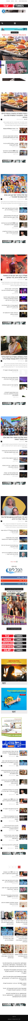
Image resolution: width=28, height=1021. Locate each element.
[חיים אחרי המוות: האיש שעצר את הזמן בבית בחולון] (23, 314)
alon (26, 199)
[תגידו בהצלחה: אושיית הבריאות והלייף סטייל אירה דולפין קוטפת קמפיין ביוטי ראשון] (14, 345)
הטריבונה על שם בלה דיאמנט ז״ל (10, 370)
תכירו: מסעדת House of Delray (10, 128)
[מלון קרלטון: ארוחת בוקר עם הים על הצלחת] (23, 846)
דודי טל (25, 58)
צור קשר (12, 1)
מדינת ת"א (2, 65)
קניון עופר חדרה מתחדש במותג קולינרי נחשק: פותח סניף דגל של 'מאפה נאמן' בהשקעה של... (9, 772)
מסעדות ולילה (24, 49)
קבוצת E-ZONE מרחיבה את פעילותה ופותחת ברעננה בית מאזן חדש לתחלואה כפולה (9, 781)
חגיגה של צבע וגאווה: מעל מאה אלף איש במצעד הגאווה (15, 438)
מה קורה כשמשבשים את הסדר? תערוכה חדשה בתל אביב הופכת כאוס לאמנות (9, 817)
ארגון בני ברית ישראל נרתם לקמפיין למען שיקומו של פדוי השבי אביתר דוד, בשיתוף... (9, 791)
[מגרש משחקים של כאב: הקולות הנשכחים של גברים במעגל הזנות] (23, 475)
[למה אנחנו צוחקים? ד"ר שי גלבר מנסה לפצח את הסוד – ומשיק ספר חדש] (23, 532)
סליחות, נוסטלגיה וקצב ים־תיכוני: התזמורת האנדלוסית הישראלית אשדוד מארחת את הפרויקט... (10, 298)
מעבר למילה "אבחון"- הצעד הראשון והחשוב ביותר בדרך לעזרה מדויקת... (7, 922)
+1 (2, 580)
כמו (2, 577)
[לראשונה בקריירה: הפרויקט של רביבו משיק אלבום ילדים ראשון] (23, 307)
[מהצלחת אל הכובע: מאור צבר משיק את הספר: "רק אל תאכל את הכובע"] (17, 69)
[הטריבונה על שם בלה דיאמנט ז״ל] (23, 372)
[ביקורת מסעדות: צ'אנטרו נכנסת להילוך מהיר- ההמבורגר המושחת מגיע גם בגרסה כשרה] (14, 48)
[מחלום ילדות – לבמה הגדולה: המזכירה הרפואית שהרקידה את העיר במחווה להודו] (23, 290)
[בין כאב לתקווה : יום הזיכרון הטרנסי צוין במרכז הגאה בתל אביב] (23, 467)
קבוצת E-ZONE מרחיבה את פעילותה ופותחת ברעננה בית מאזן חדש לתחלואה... (9, 224)
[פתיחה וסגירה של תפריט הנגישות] (3, 11)
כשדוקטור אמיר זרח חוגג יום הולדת (10, 385)
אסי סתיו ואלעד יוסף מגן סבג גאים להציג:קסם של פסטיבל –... (15, 196)
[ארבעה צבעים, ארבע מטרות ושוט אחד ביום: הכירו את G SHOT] (23, 897)
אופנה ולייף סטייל (23, 68)
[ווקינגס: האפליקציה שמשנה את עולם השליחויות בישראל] (23, 904)
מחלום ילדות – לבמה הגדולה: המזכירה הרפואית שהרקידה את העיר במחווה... (9, 290)
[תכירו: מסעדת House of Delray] (23, 130)
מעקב (3, 583)
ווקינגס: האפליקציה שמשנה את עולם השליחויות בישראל (21, 956)
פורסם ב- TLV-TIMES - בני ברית (19, 983)
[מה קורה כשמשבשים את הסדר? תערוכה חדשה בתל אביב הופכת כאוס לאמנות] (23, 818)
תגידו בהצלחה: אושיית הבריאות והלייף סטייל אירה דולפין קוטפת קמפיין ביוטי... (14, 358)
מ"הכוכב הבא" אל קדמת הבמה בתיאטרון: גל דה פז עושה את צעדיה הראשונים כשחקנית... (10, 827)
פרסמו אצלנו (8, 1)
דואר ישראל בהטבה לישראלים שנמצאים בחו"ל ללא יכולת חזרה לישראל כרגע (11, 394)
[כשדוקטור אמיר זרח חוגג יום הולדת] (23, 387)
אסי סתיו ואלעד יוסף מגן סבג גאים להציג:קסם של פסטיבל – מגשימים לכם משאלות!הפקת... (10, 753)
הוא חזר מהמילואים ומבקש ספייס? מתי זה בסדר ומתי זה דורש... (14, 518)
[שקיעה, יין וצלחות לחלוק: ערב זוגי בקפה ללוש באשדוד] (23, 145)
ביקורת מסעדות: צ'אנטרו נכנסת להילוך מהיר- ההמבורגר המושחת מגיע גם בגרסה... (14, 115)
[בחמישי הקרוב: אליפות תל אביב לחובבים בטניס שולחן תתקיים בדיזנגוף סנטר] (23, 837)
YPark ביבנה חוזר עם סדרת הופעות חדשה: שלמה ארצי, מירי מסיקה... (15, 276)
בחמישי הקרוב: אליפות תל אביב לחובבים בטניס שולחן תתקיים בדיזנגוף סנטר (11, 837)
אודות (16, 1)
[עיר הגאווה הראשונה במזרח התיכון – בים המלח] (23, 460)
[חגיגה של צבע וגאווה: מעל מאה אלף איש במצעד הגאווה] (14, 426)
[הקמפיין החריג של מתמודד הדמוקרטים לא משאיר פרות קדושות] (23, 539)
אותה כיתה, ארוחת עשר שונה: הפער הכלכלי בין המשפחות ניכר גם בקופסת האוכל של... (9, 762)
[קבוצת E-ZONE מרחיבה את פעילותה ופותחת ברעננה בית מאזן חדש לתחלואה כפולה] (23, 225)
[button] (2, 23)
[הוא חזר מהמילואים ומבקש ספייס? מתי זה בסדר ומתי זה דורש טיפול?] (14, 505)
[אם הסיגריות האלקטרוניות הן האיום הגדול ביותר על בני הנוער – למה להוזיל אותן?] (23, 554)
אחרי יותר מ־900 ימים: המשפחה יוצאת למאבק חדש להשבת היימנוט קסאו (10, 801)
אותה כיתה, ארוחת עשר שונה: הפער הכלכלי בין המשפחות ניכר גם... (8, 938)
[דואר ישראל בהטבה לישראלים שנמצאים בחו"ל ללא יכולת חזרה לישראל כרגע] (23, 394)
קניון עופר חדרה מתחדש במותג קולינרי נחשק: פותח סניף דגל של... (7, 956)
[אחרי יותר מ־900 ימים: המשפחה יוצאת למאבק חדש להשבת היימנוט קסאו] (23, 801)
